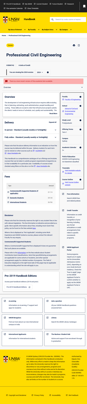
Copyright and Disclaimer (17, 395)
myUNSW (38, 151)
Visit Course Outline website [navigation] (72, 183)
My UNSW (28, 4)
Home (4, 35)
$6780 (50, 202)
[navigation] (18, 287)
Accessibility (56, 395)
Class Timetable (32, 8)
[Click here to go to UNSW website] (11, 20)
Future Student (57, 4)
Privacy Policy (39, 395)
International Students (18, 202)
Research (70, 4)
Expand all (52, 122)
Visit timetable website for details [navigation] (73, 172)
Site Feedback (73, 395)
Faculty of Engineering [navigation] (73, 99)
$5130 (50, 198)
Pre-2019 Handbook (13, 4)
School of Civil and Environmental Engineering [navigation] (71, 111)
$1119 (50, 192)
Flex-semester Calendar (14, 8)
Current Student (42, 4)
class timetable (12, 153)
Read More (53, 114)
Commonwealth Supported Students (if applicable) (24, 192)
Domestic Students (17, 198)
